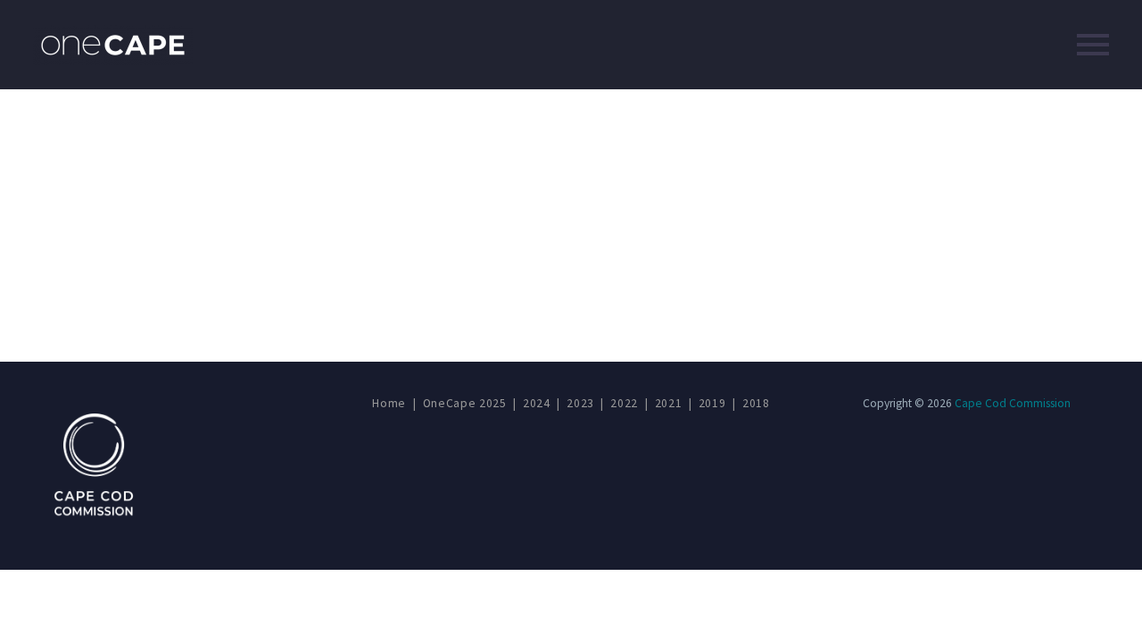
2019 (712, 403)
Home (389, 403)
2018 (756, 403)
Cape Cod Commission (1013, 403)
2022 (624, 403)
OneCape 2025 (465, 403)
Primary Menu (1093, 44)
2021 (669, 403)
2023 (580, 403)
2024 (536, 403)
